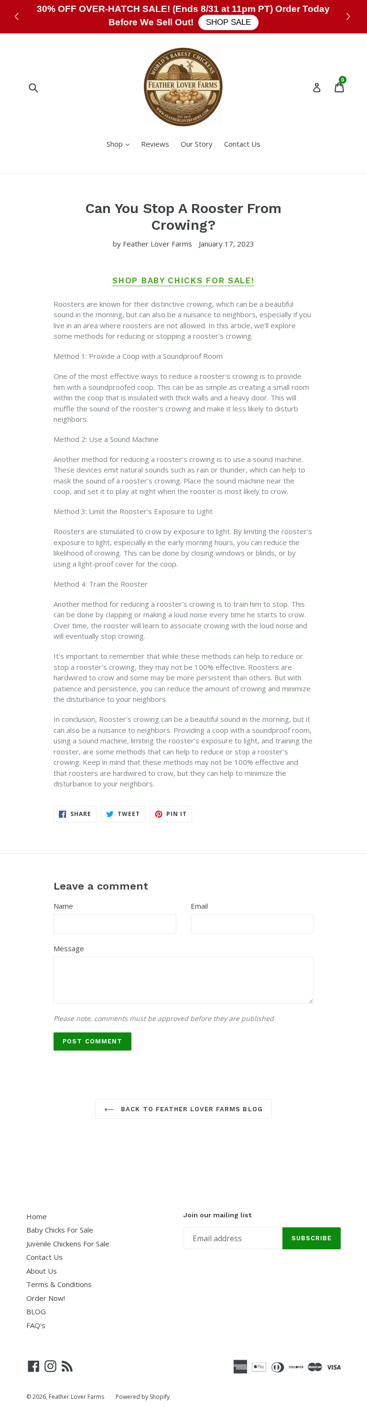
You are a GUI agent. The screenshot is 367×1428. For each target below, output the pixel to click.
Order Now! (45, 1298)
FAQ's (35, 1325)
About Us (41, 1271)
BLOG (36, 1311)
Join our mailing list (217, 1215)
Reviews (155, 144)
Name (63, 906)
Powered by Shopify (143, 1397)
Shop (120, 144)
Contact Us (242, 144)
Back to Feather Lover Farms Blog (190, 1109)
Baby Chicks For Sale (59, 1230)
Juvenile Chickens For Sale (67, 1243)
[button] (349, 16)
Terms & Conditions (59, 1284)
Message (69, 948)
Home (36, 1216)
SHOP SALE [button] (228, 22)
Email (199, 906)
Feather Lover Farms (76, 1397)
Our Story (197, 144)
